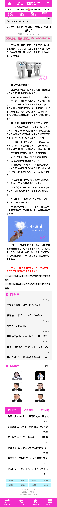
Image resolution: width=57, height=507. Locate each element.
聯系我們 (33, 15)
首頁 (8, 21)
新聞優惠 (21, 13)
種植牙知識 (23, 21)
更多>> (48, 366)
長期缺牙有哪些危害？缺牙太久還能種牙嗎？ (28, 336)
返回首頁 (11, 485)
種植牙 (14, 21)
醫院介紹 (11, 480)
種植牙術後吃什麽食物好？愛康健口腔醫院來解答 (28, 357)
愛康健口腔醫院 (28, 4)
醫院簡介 (10, 13)
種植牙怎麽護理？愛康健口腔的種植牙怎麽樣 (28, 347)
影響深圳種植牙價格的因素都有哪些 (25, 305)
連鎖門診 (44, 13)
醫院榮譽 (10, 15)
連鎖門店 (23, 485)
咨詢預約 (35, 505)
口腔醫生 (23, 480)
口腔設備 (21, 15)
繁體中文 (7, 505)
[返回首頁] (9, 3)
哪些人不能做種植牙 (17, 326)
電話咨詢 (21, 505)
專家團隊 (33, 13)
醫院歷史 (34, 480)
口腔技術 (46, 485)
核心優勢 (34, 485)
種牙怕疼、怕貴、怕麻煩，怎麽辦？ (25, 315)
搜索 (49, 18)
